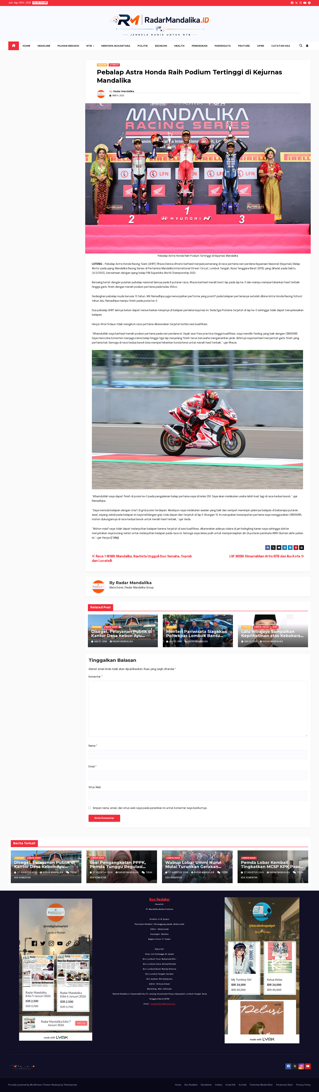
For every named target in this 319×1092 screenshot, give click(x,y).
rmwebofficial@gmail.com (162, 1004)
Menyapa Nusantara (115, 45)
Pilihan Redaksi (68, 45)
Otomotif (114, 65)
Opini (260, 45)
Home (26, 45)
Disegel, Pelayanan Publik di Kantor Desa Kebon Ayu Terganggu (121, 635)
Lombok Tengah (261, 627)
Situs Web (95, 787)
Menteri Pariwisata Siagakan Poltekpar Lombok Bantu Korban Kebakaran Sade (196, 635)
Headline (44, 45)
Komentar (96, 676)
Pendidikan (199, 45)
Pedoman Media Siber (261, 1085)
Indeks (218, 1085)
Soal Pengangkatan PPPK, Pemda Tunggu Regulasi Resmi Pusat (118, 866)
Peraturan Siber (284, 1085)
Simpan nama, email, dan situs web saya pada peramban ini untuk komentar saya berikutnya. (150, 808)
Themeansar (70, 1085)
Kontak (243, 1085)
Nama (93, 745)
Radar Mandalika (123, 91)
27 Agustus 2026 (27, 873)
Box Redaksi (159, 899)
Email (93, 766)
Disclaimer (206, 1085)
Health (179, 45)
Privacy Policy (303, 1085)
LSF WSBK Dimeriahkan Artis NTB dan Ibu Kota (265, 556)
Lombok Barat (111, 627)
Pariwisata (223, 45)
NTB (89, 45)
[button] (300, 45)
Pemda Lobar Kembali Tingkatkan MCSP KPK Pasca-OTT (272, 866)
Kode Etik (231, 1085)
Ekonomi (161, 45)
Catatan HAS (280, 45)
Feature (244, 45)
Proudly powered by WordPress (25, 1085)
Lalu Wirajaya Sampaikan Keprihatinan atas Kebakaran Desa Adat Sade (272, 635)
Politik (143, 45)
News (274, 627)
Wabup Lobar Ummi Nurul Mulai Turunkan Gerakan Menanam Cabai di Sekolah (194, 866)
